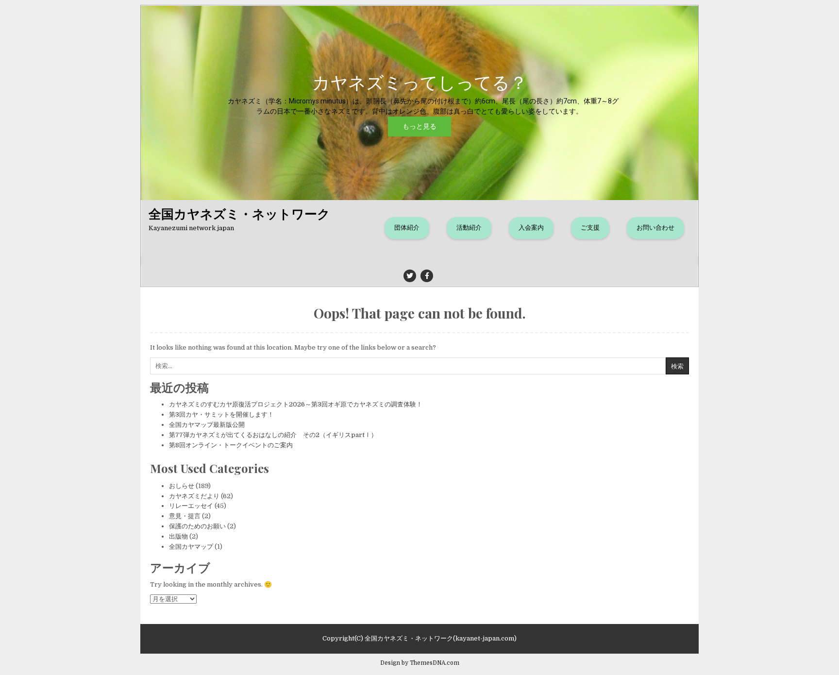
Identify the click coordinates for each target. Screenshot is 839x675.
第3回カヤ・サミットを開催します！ (221, 414)
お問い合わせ (655, 227)
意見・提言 (185, 516)
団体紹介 (407, 227)
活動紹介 (469, 227)
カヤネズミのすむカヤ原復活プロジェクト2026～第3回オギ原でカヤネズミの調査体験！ (295, 404)
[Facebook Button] (426, 276)
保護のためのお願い (197, 526)
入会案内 (531, 227)
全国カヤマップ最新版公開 (207, 424)
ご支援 (590, 227)
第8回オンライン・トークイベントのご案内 (231, 445)
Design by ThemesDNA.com (419, 662)
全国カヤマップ (191, 546)
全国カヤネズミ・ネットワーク (239, 213)
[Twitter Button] (409, 276)
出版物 (178, 536)
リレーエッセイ (191, 505)
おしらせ (181, 485)
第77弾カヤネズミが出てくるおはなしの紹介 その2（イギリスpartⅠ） (273, 435)
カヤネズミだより (194, 496)
